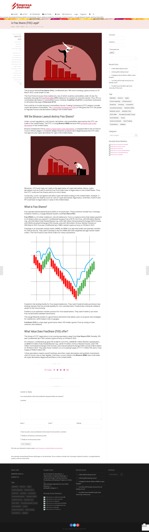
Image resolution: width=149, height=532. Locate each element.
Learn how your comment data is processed (48, 448)
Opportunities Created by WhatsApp (55, 476)
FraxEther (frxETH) (16, 62)
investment (129, 104)
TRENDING (36, 14)
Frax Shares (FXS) (16, 59)
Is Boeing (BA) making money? (120, 72)
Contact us (68, 14)
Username (112, 35)
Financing (14, 48)
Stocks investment (115, 121)
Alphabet (112, 98)
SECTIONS (48, 14)
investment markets (116, 108)
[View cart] (89, 14)
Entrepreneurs (126, 101)
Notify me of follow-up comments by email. (34, 436)
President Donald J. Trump (127, 114)
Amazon (120, 98)
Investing (15, 55)
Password (112, 42)
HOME (15, 14)
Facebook (113, 104)
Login (76, 14)
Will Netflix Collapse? (50, 488)
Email (49, 423)
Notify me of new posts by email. (31, 439)
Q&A (58, 14)
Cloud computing (115, 101)
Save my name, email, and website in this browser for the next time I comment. (44, 432)
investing (121, 104)
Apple (127, 98)
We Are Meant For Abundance (53, 474)
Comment (23, 400)
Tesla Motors (114, 124)
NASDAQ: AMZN (129, 108)
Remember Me (114, 49)
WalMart (122, 124)
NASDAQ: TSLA (126, 111)
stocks (123, 118)
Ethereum (18, 46)
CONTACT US (15, 477)
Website (79, 423)
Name (22, 423)
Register (83, 14)
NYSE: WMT (113, 114)
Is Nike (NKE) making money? (119, 68)
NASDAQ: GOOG (115, 111)
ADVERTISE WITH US (17, 474)
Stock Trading (127, 121)
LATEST (25, 14)
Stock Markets (114, 118)
